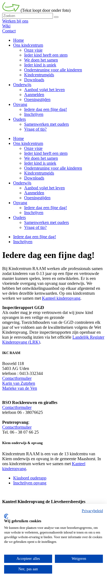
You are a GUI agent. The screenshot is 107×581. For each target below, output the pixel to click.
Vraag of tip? (35, 227)
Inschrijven (33, 212)
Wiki (6, 26)
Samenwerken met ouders (46, 222)
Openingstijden (37, 197)
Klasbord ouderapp (29, 478)
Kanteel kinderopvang (61, 298)
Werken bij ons (15, 21)
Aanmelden (34, 192)
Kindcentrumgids (39, 173)
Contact (9, 31)
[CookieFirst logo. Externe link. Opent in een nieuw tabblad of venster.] (6, 516)
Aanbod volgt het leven (44, 188)
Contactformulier (17, 378)
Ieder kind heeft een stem (45, 153)
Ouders (19, 217)
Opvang (20, 202)
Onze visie (33, 148)
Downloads (34, 178)
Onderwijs (22, 183)
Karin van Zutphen (18, 383)
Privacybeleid (92, 511)
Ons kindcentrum (28, 143)
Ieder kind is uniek (40, 163)
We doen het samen (41, 158)
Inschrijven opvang (29, 483)
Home (18, 138)
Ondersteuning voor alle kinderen (53, 168)
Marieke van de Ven (19, 388)
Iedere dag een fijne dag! (45, 207)
